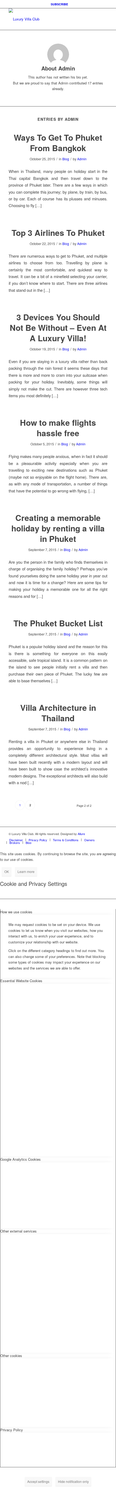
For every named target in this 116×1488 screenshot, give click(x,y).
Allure (81, 834)
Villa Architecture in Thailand (58, 713)
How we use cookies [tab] (16, 911)
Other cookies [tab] (11, 1355)
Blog (65, 159)
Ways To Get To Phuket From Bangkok (58, 143)
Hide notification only (73, 1481)
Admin (82, 159)
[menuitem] (59, 4)
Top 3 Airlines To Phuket (58, 232)
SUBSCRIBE (59, 4)
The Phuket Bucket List (58, 623)
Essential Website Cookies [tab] (21, 980)
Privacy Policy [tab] (11, 1429)
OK (6, 871)
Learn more (26, 871)
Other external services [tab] (18, 1231)
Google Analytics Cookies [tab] (20, 1159)
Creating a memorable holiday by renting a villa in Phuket (58, 528)
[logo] (48, 19)
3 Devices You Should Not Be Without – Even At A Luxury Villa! (58, 327)
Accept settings (38, 1481)
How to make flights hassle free (58, 428)
